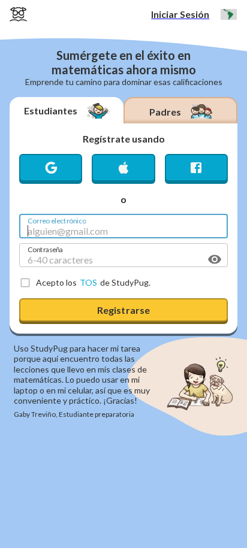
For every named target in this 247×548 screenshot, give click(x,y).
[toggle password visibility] (215, 259)
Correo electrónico (57, 220)
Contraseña (45, 248)
